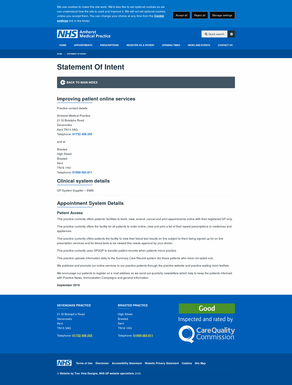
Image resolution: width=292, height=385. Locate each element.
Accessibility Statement (127, 363)
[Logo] (84, 34)
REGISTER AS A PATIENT (140, 45)
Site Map (200, 363)
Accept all (181, 15)
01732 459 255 (82, 134)
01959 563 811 (82, 172)
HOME (62, 45)
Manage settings (222, 15)
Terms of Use (84, 363)
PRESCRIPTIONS (109, 45)
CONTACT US (225, 45)
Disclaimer (102, 363)
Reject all (199, 15)
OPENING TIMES (171, 45)
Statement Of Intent (76, 54)
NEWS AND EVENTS (199, 45)
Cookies (187, 363)
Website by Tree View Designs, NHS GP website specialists (97, 373)
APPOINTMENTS (83, 45)
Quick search (216, 34)
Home (59, 54)
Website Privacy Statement (162, 363)
